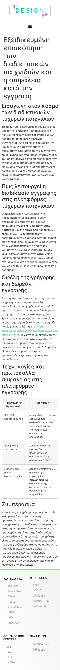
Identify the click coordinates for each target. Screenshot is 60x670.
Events (11, 596)
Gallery (12, 611)
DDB (9, 646)
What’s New (14, 591)
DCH (9, 657)
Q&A (10, 617)
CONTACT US (41, 600)
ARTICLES (39, 595)
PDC (9, 651)
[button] (30, 26)
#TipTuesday (15, 606)
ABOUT (37, 590)
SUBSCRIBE (40, 605)
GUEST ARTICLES (39, 649)
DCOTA (11, 662)
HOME (36, 585)
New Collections (14, 623)
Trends (11, 601)
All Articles (14, 586)
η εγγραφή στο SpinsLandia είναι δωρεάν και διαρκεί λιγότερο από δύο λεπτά (30, 331)
